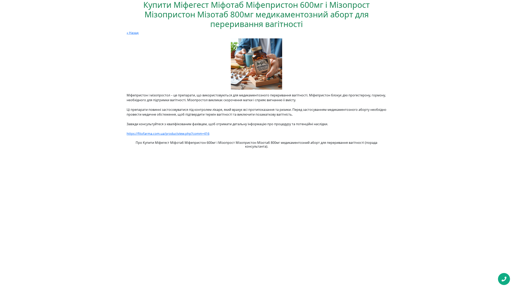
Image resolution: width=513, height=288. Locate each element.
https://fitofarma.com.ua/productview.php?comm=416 (168, 133)
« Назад (132, 33)
